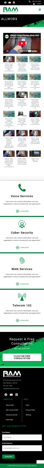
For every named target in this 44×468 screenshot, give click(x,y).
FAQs (27, 405)
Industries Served (11, 415)
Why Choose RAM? (12, 410)
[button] (31, 10)
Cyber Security (22, 232)
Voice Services (22, 196)
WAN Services (22, 269)
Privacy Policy (30, 410)
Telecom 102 (22, 305)
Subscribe (8, 457)
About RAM (9, 405)
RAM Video (9, 420)
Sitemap (28, 415)
